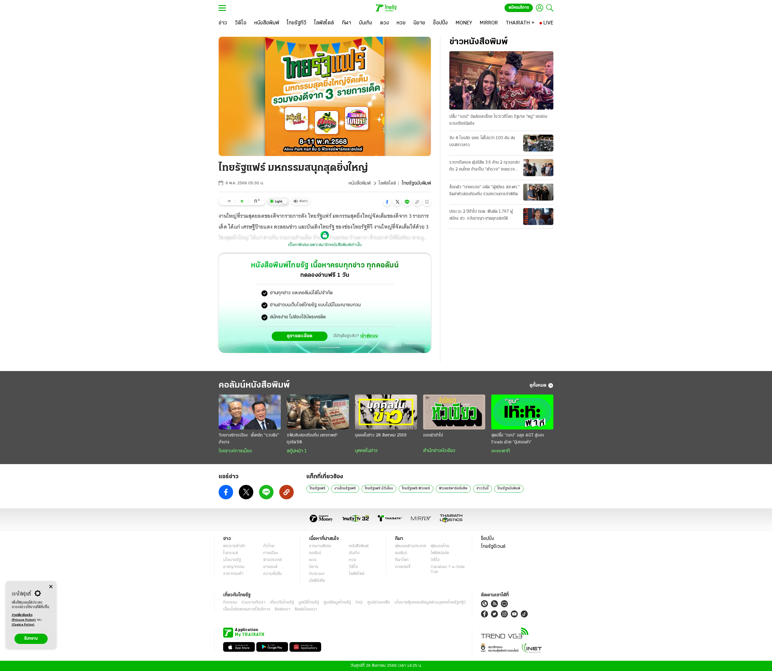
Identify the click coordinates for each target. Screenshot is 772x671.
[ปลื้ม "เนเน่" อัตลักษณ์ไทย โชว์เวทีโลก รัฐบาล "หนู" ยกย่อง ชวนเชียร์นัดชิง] (501, 80)
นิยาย (313, 567)
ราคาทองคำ (233, 574)
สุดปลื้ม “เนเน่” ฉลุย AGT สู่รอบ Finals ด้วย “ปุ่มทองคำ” (517, 439)
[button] (387, 202)
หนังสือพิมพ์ (360, 183)
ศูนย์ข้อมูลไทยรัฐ (337, 602)
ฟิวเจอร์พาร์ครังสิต (453, 488)
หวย (352, 560)
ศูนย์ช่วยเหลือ (378, 602)
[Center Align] (50, 587)
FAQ (359, 602)
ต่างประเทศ (272, 560)
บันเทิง (354, 553)
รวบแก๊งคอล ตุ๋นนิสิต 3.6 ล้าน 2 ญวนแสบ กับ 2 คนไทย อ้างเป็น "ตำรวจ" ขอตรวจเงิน (484, 166)
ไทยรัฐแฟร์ (317, 488)
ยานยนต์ (270, 567)
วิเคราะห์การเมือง (235, 451)
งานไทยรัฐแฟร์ (345, 488)
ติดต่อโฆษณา (306, 609)
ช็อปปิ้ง (487, 538)
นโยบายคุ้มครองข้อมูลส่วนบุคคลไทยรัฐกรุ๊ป (430, 602)
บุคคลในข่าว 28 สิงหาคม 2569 (381, 435)
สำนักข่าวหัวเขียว (439, 450)
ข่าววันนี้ (482, 488)
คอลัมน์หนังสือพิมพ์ (254, 385)
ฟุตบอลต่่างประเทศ (410, 546)
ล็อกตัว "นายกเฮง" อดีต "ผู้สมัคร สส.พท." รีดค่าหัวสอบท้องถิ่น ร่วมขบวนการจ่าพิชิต (484, 190)
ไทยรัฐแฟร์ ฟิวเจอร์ (416, 488)
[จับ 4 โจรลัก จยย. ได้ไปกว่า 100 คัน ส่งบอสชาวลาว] (538, 143)
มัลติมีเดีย (317, 581)
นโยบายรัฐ (232, 560)
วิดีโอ (353, 567)
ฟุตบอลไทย (440, 546)
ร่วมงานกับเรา (253, 602)
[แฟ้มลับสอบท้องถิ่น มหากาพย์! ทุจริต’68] (318, 412)
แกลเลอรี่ (402, 567)
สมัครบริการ (518, 7)
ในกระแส (230, 553)
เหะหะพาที (500, 451)
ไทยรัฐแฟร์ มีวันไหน (379, 488)
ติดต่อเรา (282, 609)
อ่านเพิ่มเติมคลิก (24, 617)
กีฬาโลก (402, 560)
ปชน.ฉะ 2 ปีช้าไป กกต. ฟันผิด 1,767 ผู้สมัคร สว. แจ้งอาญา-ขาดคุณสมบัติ (481, 215)
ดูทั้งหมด (538, 385)
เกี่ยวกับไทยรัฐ (282, 602)
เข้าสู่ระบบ (369, 336)
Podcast (316, 574)
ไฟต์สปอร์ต (440, 553)
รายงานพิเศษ (320, 546)
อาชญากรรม (234, 567)
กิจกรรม (230, 602)
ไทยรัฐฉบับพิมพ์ (509, 488)
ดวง (312, 560)
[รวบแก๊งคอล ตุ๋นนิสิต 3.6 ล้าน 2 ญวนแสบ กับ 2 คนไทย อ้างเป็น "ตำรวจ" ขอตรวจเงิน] (538, 167)
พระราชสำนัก (234, 546)
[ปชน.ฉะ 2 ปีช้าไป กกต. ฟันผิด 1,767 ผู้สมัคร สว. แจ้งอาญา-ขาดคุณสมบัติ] (538, 216)
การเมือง (270, 553)
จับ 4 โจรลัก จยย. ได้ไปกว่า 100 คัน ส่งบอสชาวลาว (482, 141)
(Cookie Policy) (23, 624)
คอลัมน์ (315, 553)
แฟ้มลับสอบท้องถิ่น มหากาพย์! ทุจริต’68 (312, 439)
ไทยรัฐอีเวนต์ (493, 546)
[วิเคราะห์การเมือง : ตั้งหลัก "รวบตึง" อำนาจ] (250, 412)
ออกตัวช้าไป (433, 435)
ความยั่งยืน (272, 574)
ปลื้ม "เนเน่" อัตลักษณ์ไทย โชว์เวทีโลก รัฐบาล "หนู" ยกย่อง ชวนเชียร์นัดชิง (498, 120)
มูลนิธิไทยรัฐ (309, 602)
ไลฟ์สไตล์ (387, 183)
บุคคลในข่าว (366, 450)
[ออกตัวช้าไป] (454, 412)
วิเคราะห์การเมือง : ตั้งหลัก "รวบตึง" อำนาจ (249, 439)
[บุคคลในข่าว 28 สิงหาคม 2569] (386, 412)
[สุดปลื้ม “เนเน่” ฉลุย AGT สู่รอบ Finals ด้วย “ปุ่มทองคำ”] (522, 412)
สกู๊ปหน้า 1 (297, 451)
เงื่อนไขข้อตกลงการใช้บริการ (246, 609)
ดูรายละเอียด (300, 336)
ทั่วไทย (268, 546)
